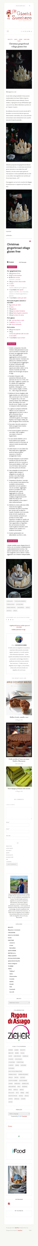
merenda (24, 1086)
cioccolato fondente (20, 601)
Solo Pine (17, 1227)
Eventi (9, 938)
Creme (20, 39)
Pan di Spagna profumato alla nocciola (19, 789)
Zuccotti (11, 992)
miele (10, 1089)
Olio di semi (16, 277)
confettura (20, 1062)
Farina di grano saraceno (20, 313)
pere (27, 1092)
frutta (16, 1077)
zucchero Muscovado (19, 281)
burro (17, 1053)
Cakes (15, 39)
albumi (16, 1050)
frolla (11, 1077)
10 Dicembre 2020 (11, 617)
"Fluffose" (12, 971)
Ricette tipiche (13, 1095)
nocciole (11, 1092)
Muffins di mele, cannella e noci (19, 717)
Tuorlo (12, 285)
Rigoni (21, 1095)
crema (17, 1065)
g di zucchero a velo (18, 320)
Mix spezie (20, 290)
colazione (12, 1062)
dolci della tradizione (15, 1071)
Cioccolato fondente (19, 311)
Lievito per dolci (21, 298)
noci (17, 1092)
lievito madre (23, 1080)
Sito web (8, 835)
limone (11, 1083)
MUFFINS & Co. (12, 953)
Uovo (11, 283)
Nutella (9, 610)
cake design (17, 1056)
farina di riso (16, 273)
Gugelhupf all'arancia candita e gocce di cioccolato (19, 626)
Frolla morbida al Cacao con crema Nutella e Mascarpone (19, 760)
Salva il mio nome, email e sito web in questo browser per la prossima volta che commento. (9, 853)
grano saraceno (11, 607)
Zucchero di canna (18, 315)
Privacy (10, 1126)
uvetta (10, 1098)
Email (8, 829)
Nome (8, 822)
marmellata (25, 1083)
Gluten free (20, 604)
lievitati (22, 1077)
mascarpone (16, 329)
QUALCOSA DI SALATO (14, 961)
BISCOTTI (10, 39)
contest (11, 1065)
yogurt (23, 1098)
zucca (10, 1102)
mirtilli (16, 1089)
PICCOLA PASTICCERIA (14, 958)
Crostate (11, 979)
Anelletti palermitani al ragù (19, 629)
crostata (23, 1065)
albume (12, 322)
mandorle (17, 1083)
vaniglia (16, 1098)
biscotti (22, 1050)
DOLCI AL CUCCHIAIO (13, 935)
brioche (11, 1053)
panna (22, 1092)
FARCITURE (26, 39)
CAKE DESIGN (11, 932)
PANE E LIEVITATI (12, 956)
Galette (11, 981)
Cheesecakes (13, 976)
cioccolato (10, 601)
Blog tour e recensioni (14, 930)
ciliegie (11, 1059)
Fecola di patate (17, 275)
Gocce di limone (16, 324)
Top (30, 1230)
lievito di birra (13, 1080)
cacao (22, 1053)
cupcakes (11, 1068)
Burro (14, 309)
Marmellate (12, 948)
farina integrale (23, 1074)
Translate (24, 1116)
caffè (10, 1056)
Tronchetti (12, 989)
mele (19, 1086)
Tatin (10, 987)
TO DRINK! (10, 966)
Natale (28, 607)
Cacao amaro (21, 338)
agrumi (11, 1050)
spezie (15, 610)
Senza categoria (12, 963)
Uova (11, 307)
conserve (12, 943)
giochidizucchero (24, 617)
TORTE (19, 41)
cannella (25, 1056)
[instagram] (9, 1204)
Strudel (11, 984)
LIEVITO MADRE (12, 950)
